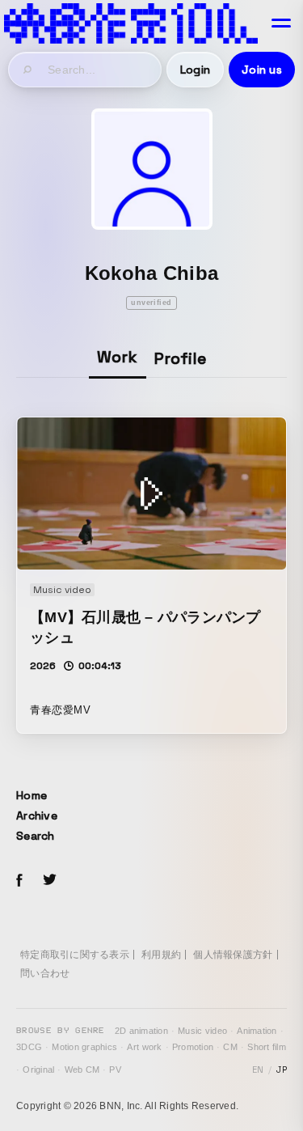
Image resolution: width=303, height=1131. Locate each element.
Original (38, 1069)
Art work (144, 1047)
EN (258, 1069)
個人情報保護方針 (232, 954)
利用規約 (161, 954)
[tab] (117, 358)
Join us (262, 69)
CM (230, 1047)
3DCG (29, 1047)
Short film (266, 1047)
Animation (256, 1031)
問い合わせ (44, 973)
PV (115, 1069)
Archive (36, 815)
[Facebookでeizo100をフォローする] (19, 882)
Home (31, 795)
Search (35, 835)
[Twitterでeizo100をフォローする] (49, 882)
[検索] (28, 69)
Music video (202, 1031)
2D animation (141, 1031)
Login (195, 69)
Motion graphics (84, 1047)
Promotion (192, 1047)
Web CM (82, 1069)
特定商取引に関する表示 (74, 954)
